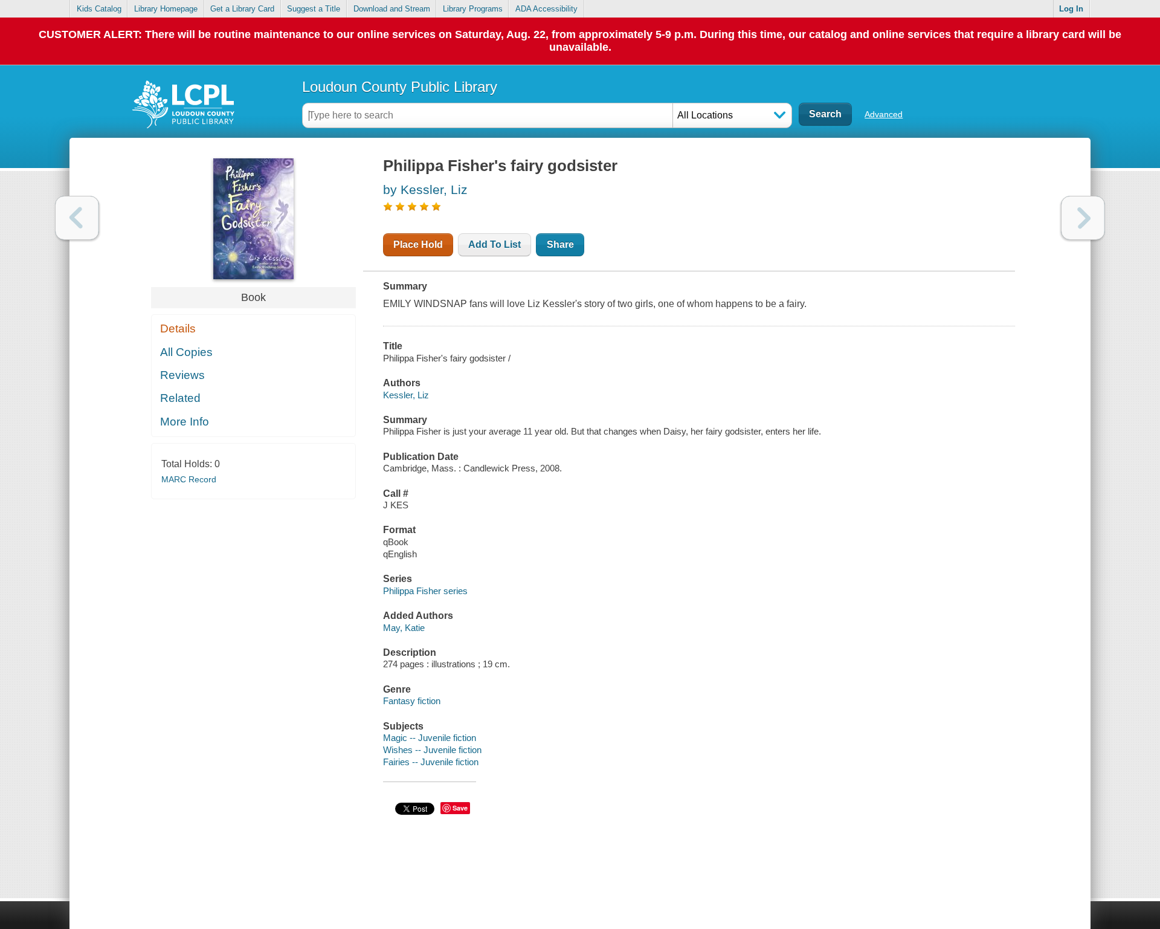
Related (180, 398)
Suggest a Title (313, 8)
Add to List (494, 244)
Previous (77, 218)
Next (1083, 218)
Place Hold (418, 244)
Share (560, 244)
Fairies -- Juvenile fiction (430, 762)
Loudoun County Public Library (399, 87)
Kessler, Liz (406, 395)
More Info (184, 421)
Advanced (884, 114)
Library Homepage (166, 8)
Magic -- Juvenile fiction (429, 738)
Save (460, 807)
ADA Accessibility (546, 8)
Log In (1071, 8)
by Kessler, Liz (425, 189)
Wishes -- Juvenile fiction (432, 750)
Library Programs (473, 8)
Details (178, 328)
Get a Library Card (242, 8)
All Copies (186, 352)
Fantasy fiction (411, 701)
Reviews (182, 375)
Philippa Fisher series (425, 591)
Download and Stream (391, 8)
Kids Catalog (99, 8)
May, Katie (404, 628)
